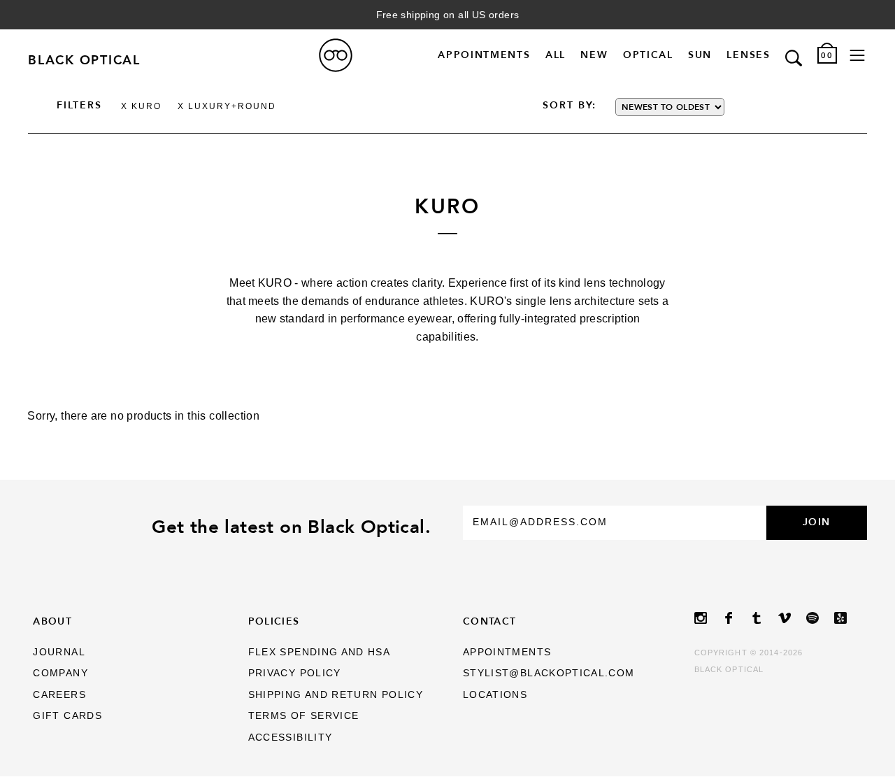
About (52, 621)
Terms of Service (303, 716)
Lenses (748, 55)
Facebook (736, 618)
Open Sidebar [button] (857, 55)
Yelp (848, 618)
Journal (59, 652)
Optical (648, 55)
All (555, 55)
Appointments (484, 55)
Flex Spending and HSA (319, 652)
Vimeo (792, 618)
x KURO (141, 106)
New (594, 55)
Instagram (708, 618)
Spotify (820, 618)
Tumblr (764, 618)
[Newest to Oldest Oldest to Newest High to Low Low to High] (695, 107)
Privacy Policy (294, 673)
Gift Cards (67, 716)
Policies (274, 621)
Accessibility (290, 737)
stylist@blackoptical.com (549, 673)
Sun (700, 55)
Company (60, 673)
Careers (59, 695)
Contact (490, 621)
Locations (495, 695)
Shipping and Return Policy (335, 695)
